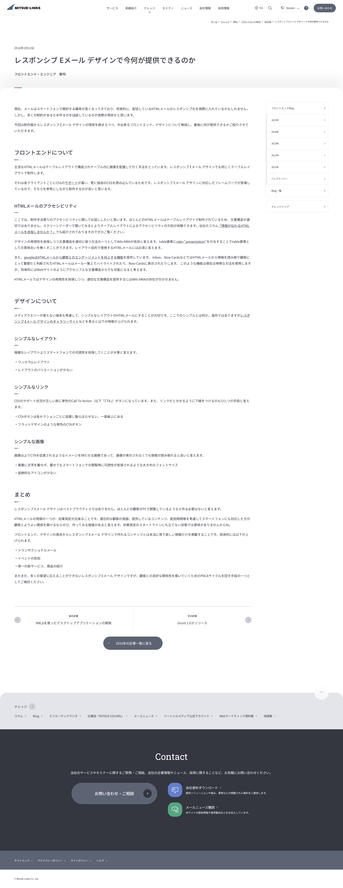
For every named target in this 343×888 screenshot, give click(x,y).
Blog (235, 21)
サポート (71, 182)
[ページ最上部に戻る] (321, 693)
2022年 (275, 155)
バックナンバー (279, 178)
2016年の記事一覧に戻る (134, 643)
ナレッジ (225, 21)
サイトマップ (21, 860)
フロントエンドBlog (251, 21)
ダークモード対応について (306, 8)
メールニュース (144, 716)
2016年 (267, 21)
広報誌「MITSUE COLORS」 (106, 716)
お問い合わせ (324, 8)
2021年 (275, 167)
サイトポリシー (79, 860)
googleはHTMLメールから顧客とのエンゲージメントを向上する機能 (73, 257)
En (261, 7)
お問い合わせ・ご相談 (114, 793)
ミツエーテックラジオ (63, 716)
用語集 (268, 716)
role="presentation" (191, 241)
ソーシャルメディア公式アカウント (186, 716)
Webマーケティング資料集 (236, 716)
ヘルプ (100, 860)
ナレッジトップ (280, 206)
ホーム (214, 21)
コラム (18, 716)
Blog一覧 (276, 190)
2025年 (275, 120)
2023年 (275, 143)
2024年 (275, 131)
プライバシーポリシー (50, 860)
